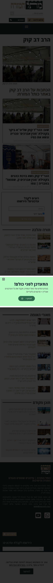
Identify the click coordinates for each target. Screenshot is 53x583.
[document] (26, 291)
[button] (4, 279)
